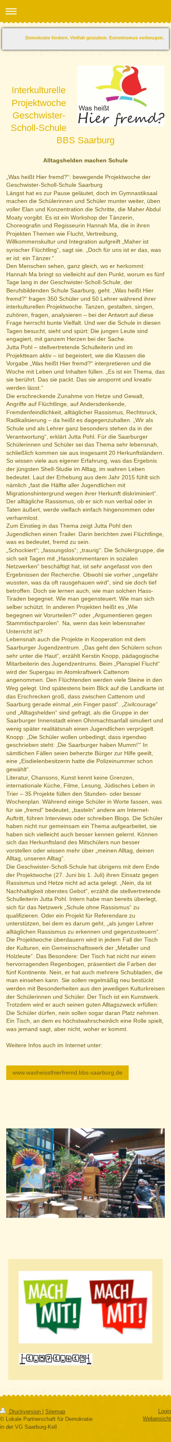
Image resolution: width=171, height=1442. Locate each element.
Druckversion (24, 1411)
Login (164, 1411)
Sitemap (55, 1411)
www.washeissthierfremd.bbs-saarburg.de (67, 1072)
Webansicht (157, 1418)
